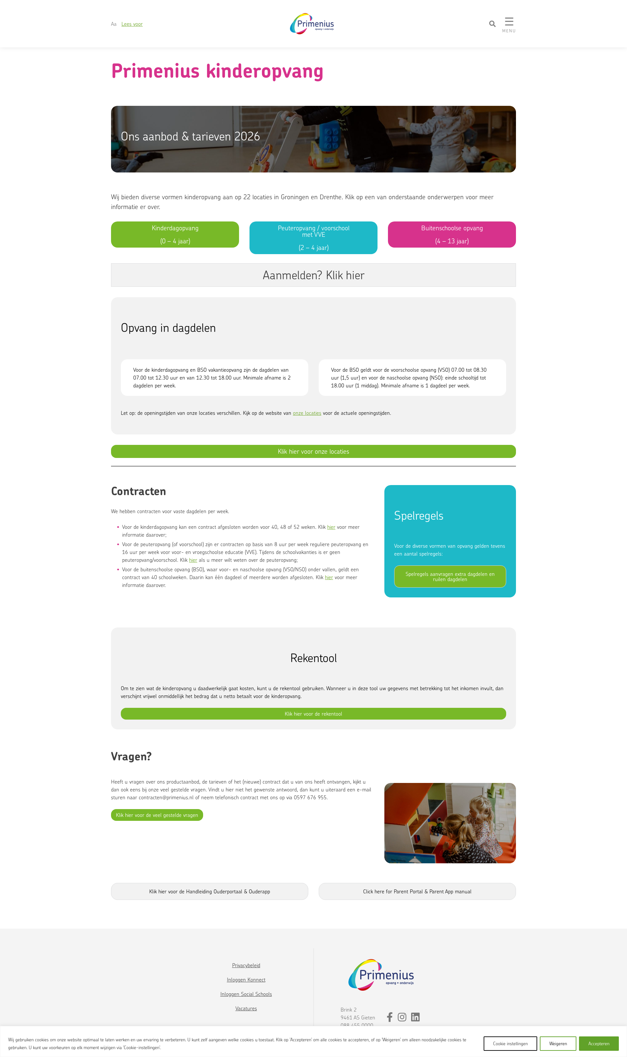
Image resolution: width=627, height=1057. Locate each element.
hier (329, 577)
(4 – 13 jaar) (452, 234)
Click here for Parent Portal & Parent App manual (417, 891)
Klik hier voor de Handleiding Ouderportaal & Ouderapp (209, 891)
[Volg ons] (390, 1018)
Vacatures (246, 1008)
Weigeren (558, 1043)
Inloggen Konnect (246, 979)
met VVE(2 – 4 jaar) (313, 237)
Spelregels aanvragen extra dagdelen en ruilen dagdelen (450, 576)
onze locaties (307, 412)
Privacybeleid (246, 965)
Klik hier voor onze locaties (313, 451)
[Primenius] (312, 23)
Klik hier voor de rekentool (313, 713)
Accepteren (598, 1043)
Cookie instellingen (510, 1043)
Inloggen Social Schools (246, 994)
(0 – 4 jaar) (175, 234)
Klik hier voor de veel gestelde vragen (157, 815)
